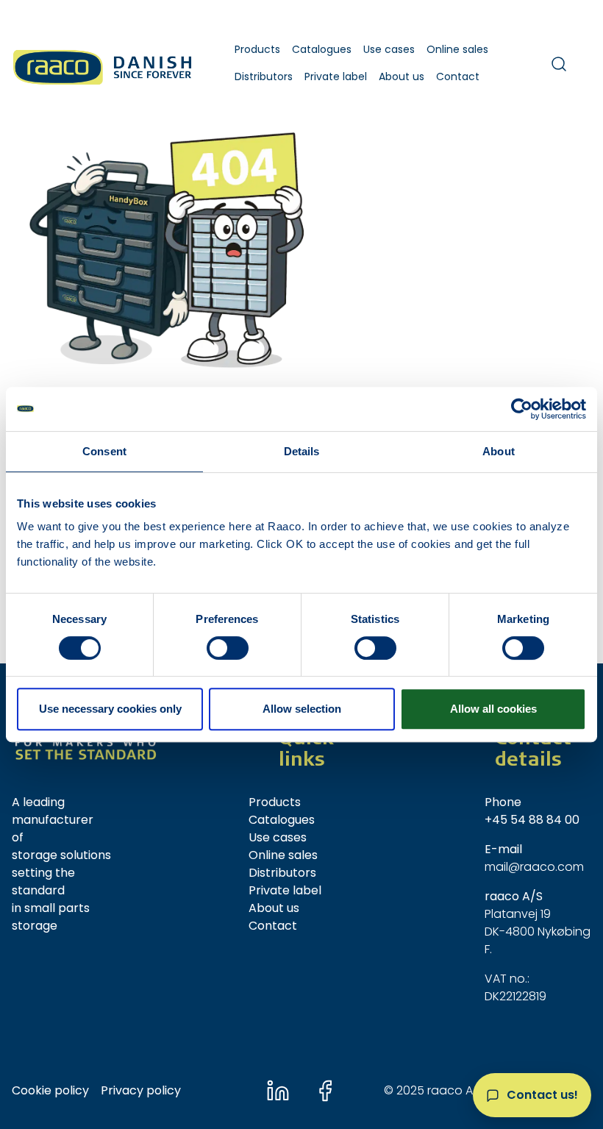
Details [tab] (302, 451)
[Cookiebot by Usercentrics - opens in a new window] (521, 409)
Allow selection (302, 708)
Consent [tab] (104, 451)
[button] (257, 49)
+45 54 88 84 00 (532, 819)
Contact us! (542, 1094)
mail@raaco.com (534, 866)
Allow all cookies (493, 708)
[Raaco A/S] (104, 63)
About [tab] (498, 451)
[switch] (228, 648)
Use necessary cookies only (110, 708)
